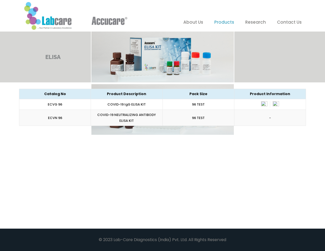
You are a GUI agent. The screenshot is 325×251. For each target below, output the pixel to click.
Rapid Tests (110, 182)
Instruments (111, 213)
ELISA (172, 182)
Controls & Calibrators (265, 213)
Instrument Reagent (191, 213)
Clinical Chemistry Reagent (51, 154)
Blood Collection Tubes (57, 213)
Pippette (247, 182)
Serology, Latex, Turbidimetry (187, 154)
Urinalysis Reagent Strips (51, 186)
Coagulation (112, 151)
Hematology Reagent (264, 151)
